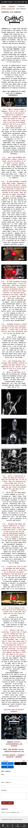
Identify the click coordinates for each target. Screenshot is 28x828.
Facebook (14, 745)
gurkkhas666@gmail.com (14, 744)
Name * (3, 774)
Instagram (9, 757)
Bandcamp (19, 757)
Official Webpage (9, 755)
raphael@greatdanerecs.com (14, 751)
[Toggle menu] (2, 2)
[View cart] (25, 2)
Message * (4, 790)
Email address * (6, 782)
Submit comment (8, 803)
